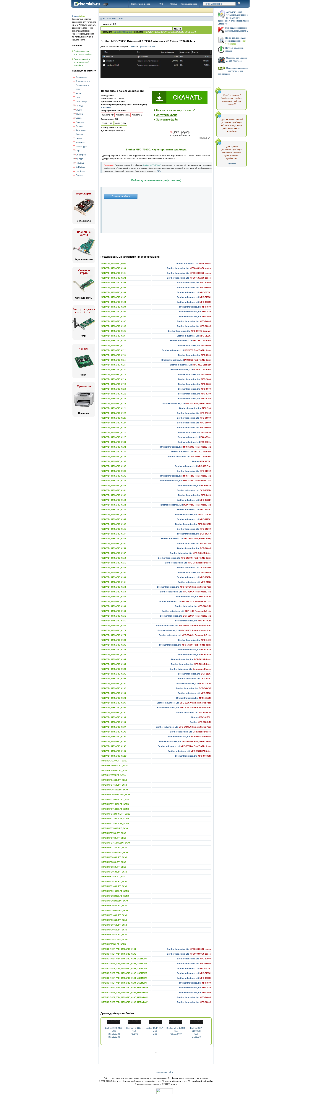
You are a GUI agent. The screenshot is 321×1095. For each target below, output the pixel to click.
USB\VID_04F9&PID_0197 (113, 712)
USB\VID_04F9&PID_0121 (113, 408)
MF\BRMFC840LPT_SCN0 (113, 867)
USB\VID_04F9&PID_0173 (113, 630)
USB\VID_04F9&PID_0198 (113, 717)
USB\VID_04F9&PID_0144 (113, 505)
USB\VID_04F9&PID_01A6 (113, 746)
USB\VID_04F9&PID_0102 (113, 278)
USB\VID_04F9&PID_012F (113, 437)
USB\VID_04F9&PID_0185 (113, 664)
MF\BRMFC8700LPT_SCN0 (114, 881)
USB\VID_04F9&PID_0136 (113, 456)
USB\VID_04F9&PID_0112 (113, 350)
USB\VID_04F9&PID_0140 (113, 485)
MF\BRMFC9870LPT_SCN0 (114, 934)
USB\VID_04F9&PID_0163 (113, 592)
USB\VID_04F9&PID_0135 (113, 452)
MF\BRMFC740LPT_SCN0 (113, 833)
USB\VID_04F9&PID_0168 (113, 606)
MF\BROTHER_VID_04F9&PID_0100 (118, 949)
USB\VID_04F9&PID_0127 (113, 423)
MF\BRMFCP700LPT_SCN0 (114, 939)
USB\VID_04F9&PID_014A (113, 519)
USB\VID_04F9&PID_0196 (113, 707)
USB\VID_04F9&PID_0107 (113, 297)
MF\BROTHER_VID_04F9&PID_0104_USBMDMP (124, 959)
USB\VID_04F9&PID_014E (113, 529)
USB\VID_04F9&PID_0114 (113, 360)
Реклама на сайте (164, 1072)
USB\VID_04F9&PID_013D (113, 471)
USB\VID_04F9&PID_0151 (113, 543)
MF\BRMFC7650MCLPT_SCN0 (115, 843)
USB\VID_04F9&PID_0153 (113, 548)
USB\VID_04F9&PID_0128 (113, 427)
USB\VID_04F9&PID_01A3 (113, 732)
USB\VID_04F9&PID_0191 (113, 683)
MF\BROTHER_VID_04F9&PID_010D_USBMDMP (124, 1002)
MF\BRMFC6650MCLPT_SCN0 (115, 794)
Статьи (173, 4)
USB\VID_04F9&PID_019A (113, 727)
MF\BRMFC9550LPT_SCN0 (114, 905)
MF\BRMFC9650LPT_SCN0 (114, 920)
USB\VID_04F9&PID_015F (113, 572)
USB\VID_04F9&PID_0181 (113, 645)
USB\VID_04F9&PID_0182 (113, 650)
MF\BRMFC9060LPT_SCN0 (114, 886)
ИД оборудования (122, 32)
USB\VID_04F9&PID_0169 (113, 611)
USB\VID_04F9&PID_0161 (113, 582)
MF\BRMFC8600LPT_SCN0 (114, 872)
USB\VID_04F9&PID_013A (113, 461)
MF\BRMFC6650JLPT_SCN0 (114, 790)
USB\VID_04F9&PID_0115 (113, 365)
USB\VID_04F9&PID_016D (113, 621)
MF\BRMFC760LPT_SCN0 (113, 838)
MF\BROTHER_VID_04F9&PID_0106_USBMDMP (124, 968)
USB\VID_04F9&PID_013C (113, 466)
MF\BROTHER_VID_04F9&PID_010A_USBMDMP (124, 988)
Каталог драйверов (140, 4)
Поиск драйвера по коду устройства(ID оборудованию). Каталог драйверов (92, 7)
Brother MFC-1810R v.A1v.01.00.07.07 (175, 1031)
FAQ (161, 4)
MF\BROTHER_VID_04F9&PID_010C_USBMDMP (124, 997)
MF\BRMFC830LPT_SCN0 (113, 862)
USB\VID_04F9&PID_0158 (113, 558)
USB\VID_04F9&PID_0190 (113, 679)
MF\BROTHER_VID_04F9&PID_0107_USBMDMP (124, 973)
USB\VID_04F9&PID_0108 (113, 302)
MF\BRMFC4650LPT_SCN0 (114, 785)
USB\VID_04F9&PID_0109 (113, 307)
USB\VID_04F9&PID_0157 (113, 553)
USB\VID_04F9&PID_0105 (113, 287)
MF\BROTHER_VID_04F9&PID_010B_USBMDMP (124, 992)
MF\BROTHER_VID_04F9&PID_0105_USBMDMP (124, 963)
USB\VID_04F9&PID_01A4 (113, 736)
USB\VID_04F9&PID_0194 (113, 698)
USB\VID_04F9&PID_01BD (114, 756)
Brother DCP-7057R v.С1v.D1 (155, 1031)
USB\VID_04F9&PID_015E (113, 567)
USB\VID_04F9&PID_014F (113, 534)
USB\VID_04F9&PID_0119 (113, 374)
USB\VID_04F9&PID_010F (113, 336)
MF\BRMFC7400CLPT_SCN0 (115, 823)
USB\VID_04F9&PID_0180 (113, 640)
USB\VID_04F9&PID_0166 (113, 601)
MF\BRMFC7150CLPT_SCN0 (115, 804)
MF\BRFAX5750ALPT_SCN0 (114, 765)
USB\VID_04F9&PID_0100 (113, 268)
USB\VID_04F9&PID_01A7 (113, 751)
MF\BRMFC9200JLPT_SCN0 (114, 901)
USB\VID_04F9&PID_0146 (113, 509)
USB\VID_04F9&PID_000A (113, 263)
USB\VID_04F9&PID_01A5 (113, 741)
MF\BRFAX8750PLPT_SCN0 (114, 770)
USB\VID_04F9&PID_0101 (113, 273)
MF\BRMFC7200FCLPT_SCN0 (115, 814)
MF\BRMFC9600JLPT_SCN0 (114, 910)
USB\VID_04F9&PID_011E (113, 394)
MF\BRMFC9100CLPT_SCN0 (115, 891)
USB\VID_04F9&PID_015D (113, 563)
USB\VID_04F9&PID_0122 (113, 413)
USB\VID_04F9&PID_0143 (113, 500)
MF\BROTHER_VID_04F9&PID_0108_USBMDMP (124, 978)
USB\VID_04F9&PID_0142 (113, 495)
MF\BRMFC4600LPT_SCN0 (114, 780)
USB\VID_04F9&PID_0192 (113, 688)
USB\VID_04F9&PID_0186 (113, 669)
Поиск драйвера (189, 4)
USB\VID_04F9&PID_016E (113, 625)
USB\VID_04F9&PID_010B (113, 316)
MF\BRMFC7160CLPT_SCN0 (115, 809)
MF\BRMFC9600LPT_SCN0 (114, 915)
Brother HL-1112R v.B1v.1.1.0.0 (134, 1031)
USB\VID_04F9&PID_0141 (113, 490)
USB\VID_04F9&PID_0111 (113, 345)
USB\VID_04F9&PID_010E (113, 331)
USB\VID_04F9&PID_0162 (113, 587)
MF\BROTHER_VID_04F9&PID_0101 (118, 954)
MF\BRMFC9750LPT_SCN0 (114, 925)
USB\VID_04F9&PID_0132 (113, 447)
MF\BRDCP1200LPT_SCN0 (114, 761)
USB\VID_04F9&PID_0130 (113, 442)
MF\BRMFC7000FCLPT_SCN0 (115, 799)
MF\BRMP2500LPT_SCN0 (113, 944)
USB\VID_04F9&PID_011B (113, 384)
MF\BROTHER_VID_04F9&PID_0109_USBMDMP (124, 983)
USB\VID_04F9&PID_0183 (113, 654)
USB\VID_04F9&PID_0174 (113, 635)
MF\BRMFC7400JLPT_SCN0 (114, 828)
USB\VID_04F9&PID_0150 (113, 538)
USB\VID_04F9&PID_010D (113, 326)
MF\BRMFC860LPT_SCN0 (113, 876)
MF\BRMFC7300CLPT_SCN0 (115, 819)
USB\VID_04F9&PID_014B (113, 524)
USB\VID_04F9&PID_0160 (113, 577)
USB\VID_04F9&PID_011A (113, 379)
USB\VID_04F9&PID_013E (113, 476)
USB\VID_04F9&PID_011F (113, 398)
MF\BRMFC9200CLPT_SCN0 (115, 896)
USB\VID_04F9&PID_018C (113, 674)
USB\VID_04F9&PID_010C (113, 321)
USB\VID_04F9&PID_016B (113, 616)
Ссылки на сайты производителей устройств (82, 62)
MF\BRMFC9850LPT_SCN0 (114, 930)
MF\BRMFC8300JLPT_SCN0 (114, 852)
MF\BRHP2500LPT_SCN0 (113, 775)
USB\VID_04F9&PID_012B (113, 432)
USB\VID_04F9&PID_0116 (113, 369)
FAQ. (159, 171)
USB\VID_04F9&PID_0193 (113, 693)
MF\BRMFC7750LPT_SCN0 (114, 848)
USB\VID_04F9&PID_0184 (113, 659)
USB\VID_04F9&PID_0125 (113, 418)
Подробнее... (232, 163)
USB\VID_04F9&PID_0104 (113, 283)
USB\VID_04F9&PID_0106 (113, 292)
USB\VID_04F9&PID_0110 (113, 340)
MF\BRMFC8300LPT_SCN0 (114, 857)
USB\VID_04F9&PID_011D (113, 389)
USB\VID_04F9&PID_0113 (113, 355)
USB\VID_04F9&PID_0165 (113, 596)
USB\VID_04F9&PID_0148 (113, 514)
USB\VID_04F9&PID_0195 (113, 703)
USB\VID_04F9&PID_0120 (113, 403)
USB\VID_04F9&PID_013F (113, 481)
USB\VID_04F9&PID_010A (113, 312)
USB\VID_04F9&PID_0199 (113, 722)
